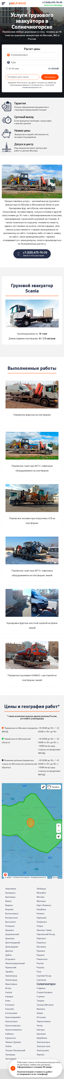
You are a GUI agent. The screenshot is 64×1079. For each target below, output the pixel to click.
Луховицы (10, 1055)
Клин (7, 1001)
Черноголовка (43, 1021)
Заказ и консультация (35, 254)
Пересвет (41, 939)
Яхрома (40, 1055)
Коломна (9, 1005)
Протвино (41, 947)
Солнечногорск (46, 984)
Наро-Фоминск (44, 905)
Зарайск (9, 972)
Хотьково (41, 1017)
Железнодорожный (15, 963)
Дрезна (9, 951)
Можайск (41, 893)
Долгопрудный (12, 943)
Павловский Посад (46, 934)
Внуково (9, 909)
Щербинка (42, 1038)
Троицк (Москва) (45, 1005)
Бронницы (10, 897)
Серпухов (41, 980)
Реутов (40, 963)
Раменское (42, 959)
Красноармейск (13, 1017)
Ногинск (40, 914)
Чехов (40, 1026)
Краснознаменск (13, 1030)
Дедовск (9, 930)
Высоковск (10, 922)
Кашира (9, 997)
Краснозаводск (13, 1026)
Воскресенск (11, 918)
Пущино (41, 955)
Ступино (41, 997)
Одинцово (42, 918)
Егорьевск (10, 959)
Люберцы (41, 889)
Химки (40, 1013)
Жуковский (10, 968)
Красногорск (11, 1021)
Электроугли (43, 1051)
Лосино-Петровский (15, 1051)
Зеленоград (11, 980)
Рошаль (40, 968)
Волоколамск (11, 914)
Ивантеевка (11, 984)
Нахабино (41, 909)
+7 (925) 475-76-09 (52, 2)
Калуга (8, 992)
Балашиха (10, 893)
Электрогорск (43, 1042)
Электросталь (43, 1046)
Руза (39, 972)
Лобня (8, 1046)
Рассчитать (50, 77)
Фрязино (41, 1009)
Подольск (41, 943)
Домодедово (11, 947)
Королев (9, 1009)
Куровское (10, 1038)
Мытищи (41, 901)
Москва (40, 897)
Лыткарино (10, 1059)
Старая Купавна (44, 992)
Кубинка (9, 1034)
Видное (9, 905)
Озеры (40, 926)
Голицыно (10, 926)
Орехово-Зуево (44, 930)
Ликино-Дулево (13, 1042)
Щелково (41, 1034)
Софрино (41, 988)
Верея (8, 901)
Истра (8, 988)
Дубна (8, 955)
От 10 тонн (13, 69)
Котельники (11, 1013)
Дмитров (9, 939)
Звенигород (11, 976)
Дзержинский (12, 934)
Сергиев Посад (44, 976)
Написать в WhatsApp (53, 5)
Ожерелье (42, 922)
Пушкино (41, 951)
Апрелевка (10, 889)
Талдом (40, 1001)
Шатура (41, 1030)
